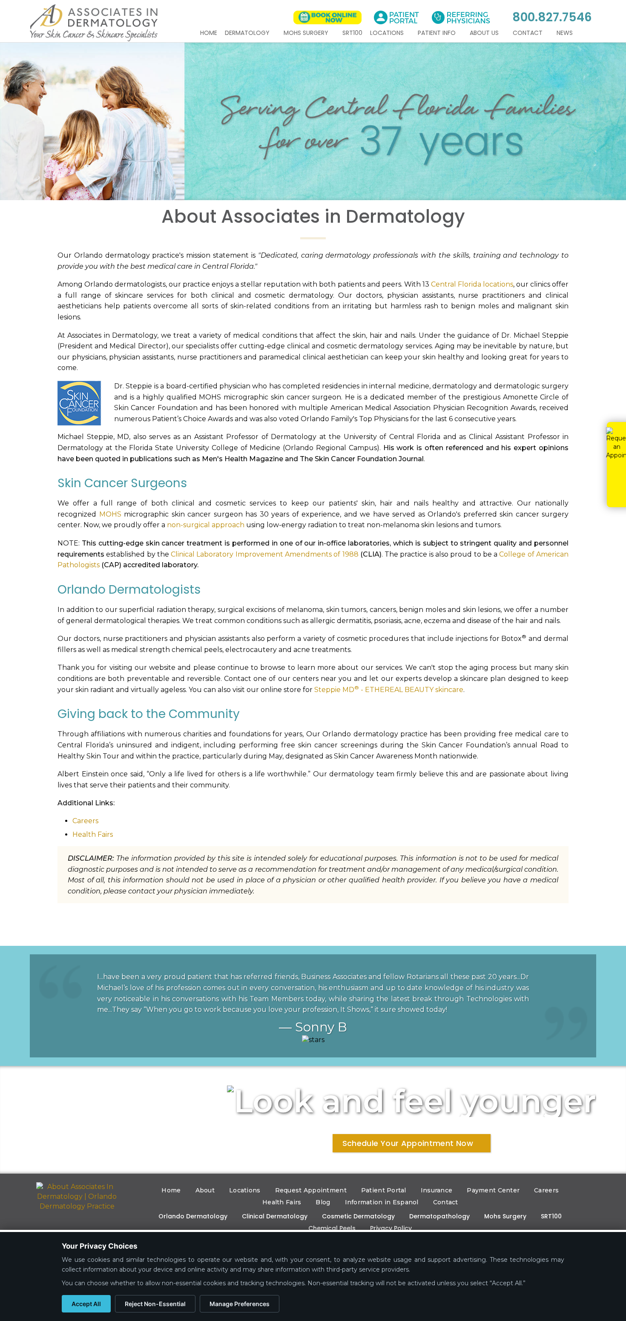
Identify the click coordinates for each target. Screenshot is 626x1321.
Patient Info (437, 33)
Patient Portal (383, 1190)
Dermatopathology (439, 1216)
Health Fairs (92, 834)
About (205, 1190)
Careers (85, 821)
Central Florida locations (472, 284)
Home (208, 33)
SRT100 (352, 33)
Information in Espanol (382, 1202)
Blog (323, 1202)
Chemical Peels (332, 1228)
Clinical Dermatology (274, 1216)
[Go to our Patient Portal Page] (396, 17)
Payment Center (493, 1190)
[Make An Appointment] (327, 17)
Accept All (86, 1303)
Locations (387, 33)
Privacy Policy (391, 1228)
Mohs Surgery (307, 33)
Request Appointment (311, 1190)
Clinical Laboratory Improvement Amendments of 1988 (264, 554)
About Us (485, 33)
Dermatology (248, 33)
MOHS (110, 514)
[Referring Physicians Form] (460, 17)
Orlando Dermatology (192, 1216)
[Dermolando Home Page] (77, 1197)
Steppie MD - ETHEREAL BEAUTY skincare (388, 690)
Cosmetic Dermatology (358, 1216)
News (565, 33)
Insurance (437, 1190)
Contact (528, 33)
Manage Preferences (240, 1303)
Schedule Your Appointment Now (407, 1143)
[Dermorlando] (94, 22)
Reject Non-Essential (155, 1303)
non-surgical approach (205, 525)
